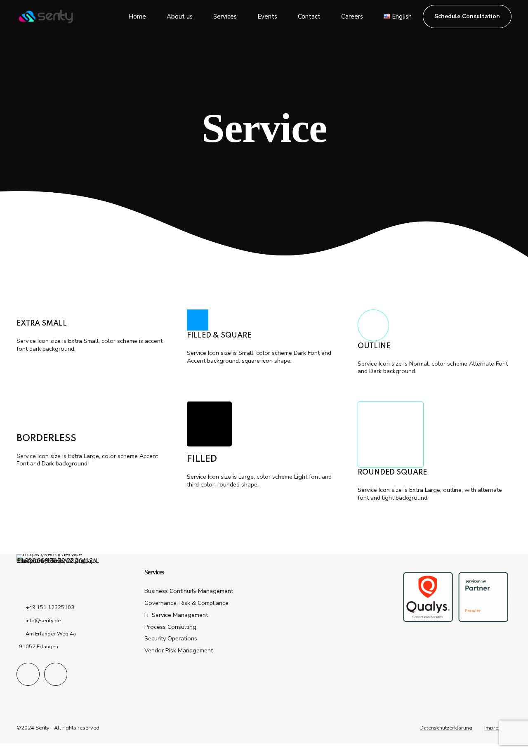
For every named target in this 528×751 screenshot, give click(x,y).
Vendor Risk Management (178, 650)
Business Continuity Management (188, 591)
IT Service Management (176, 615)
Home (137, 16)
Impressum (498, 728)
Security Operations (170, 638)
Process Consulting (170, 627)
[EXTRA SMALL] (93, 314)
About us (180, 16)
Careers (352, 16)
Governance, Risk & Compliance (186, 603)
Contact (309, 16)
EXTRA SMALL (41, 323)
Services (225, 16)
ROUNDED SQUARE (392, 472)
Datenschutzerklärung (446, 728)
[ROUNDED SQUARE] (391, 434)
